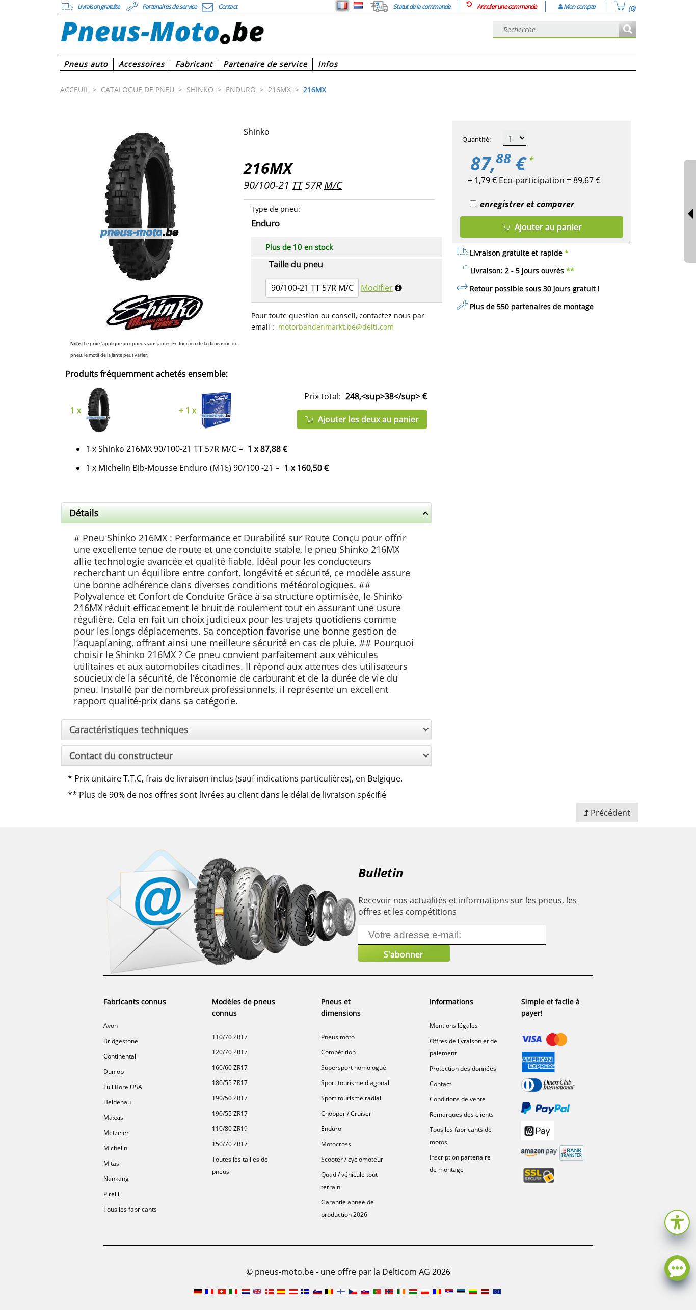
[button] (677, 1221)
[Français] (342, 5)
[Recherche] (627, 29)
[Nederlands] (358, 5)
